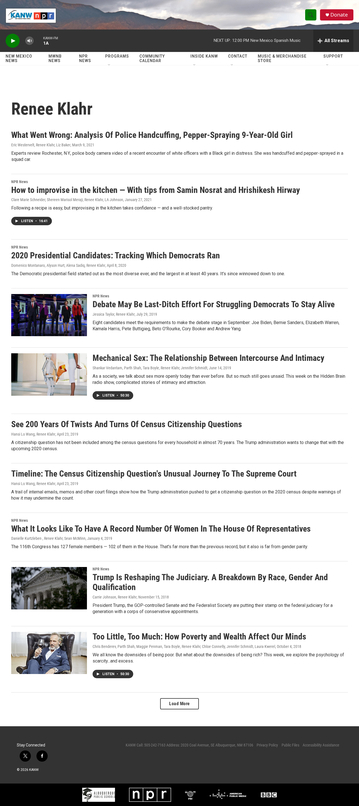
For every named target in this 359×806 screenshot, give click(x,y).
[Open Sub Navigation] (109, 65)
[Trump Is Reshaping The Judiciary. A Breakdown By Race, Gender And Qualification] (49, 588)
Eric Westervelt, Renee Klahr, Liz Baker (40, 145)
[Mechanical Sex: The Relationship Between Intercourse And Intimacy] (49, 374)
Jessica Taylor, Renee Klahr (114, 314)
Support (333, 56)
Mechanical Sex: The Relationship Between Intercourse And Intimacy (208, 358)
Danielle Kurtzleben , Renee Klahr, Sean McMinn (48, 538)
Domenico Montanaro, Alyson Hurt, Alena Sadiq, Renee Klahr (58, 265)
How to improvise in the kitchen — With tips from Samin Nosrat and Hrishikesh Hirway (155, 190)
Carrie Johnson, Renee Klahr (115, 597)
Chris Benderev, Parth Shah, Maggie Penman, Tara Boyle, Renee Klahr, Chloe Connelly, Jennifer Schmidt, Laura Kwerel (184, 646)
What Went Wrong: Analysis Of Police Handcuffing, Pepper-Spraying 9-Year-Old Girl (152, 135)
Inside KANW (204, 56)
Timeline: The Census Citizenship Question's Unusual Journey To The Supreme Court (153, 474)
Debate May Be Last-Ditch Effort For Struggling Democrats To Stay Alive (214, 304)
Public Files (290, 745)
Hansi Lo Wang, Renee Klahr (33, 434)
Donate (339, 15)
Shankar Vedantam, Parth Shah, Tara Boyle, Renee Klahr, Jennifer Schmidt (150, 368)
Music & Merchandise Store (282, 58)
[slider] (38, 41)
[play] (12, 41)
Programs (117, 56)
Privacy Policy (267, 745)
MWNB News (55, 58)
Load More (179, 703)
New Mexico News (19, 58)
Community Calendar (152, 58)
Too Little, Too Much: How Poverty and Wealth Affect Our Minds (199, 636)
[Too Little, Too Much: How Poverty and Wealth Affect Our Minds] (49, 653)
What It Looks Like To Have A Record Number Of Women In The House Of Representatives (161, 529)
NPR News (85, 58)
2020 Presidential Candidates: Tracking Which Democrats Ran (115, 255)
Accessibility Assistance (321, 745)
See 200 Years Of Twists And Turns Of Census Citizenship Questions (126, 424)
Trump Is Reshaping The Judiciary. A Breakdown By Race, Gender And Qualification (210, 582)
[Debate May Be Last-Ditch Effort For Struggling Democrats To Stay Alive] (49, 315)
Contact (237, 56)
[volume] (29, 41)
